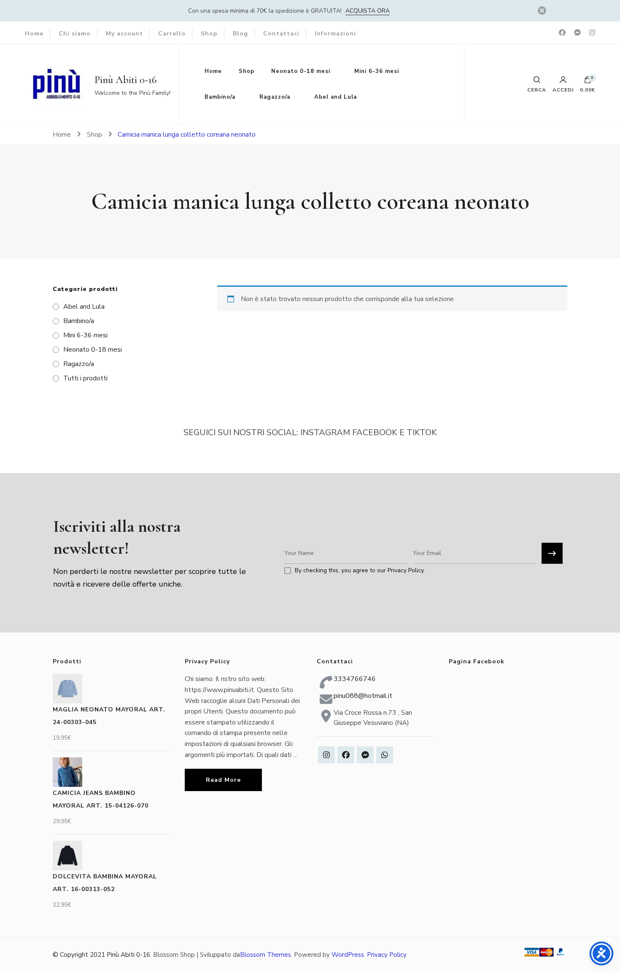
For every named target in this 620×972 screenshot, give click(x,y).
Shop (209, 34)
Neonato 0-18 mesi (300, 71)
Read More (223, 780)
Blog (240, 34)
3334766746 (355, 679)
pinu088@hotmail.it (363, 695)
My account (124, 34)
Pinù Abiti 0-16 (125, 79)
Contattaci (281, 34)
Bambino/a (220, 97)
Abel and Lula (335, 97)
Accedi (563, 89)
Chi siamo (75, 34)
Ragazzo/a (274, 97)
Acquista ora (367, 11)
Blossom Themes (265, 954)
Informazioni (335, 34)
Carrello (172, 34)
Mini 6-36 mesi (376, 71)
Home (34, 34)
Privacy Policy (387, 954)
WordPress (348, 954)
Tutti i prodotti (85, 378)
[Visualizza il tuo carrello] (587, 81)
